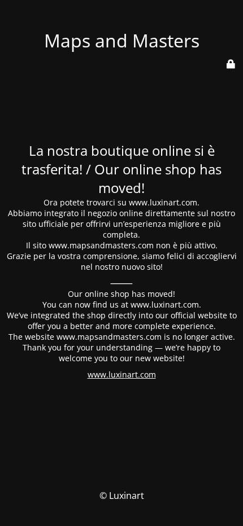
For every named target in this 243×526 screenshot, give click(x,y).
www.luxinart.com (122, 374)
